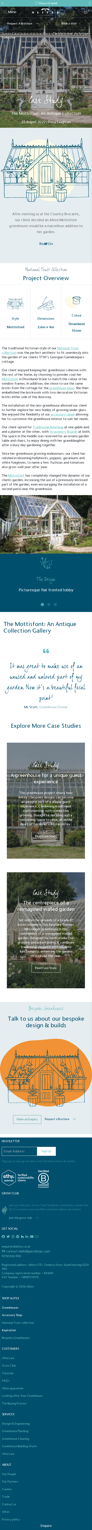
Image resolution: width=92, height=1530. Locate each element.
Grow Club (9, 1365)
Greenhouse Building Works (19, 1446)
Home (5, 33)
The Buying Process (14, 1403)
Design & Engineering (16, 1423)
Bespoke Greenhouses (16, 1338)
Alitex (6, 1512)
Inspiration (9, 1330)
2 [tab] (49, 605)
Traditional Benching (48, 427)
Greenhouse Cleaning (15, 1439)
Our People (9, 1474)
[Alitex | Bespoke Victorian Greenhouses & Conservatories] (46, 12)
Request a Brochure (57, 1119)
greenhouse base (61, 388)
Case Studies (20, 33)
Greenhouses (10, 1307)
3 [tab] (55, 605)
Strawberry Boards (63, 432)
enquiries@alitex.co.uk (16, 1246)
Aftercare (8, 1358)
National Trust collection (18, 1323)
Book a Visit (69, 23)
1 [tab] (42, 605)
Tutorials (8, 1373)
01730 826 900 (11, 1256)
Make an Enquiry (27, 1119)
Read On (46, 244)
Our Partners (10, 1481)
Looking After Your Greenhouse (22, 1396)
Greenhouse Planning (15, 1431)
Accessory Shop (12, 1315)
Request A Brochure (19, 23)
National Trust (40, 33)
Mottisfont (10, 379)
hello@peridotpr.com (34, 1251)
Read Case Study (46, 836)
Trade (6, 1496)
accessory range (63, 414)
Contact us (9, 1504)
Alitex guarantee (12, 1388)
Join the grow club (20, 1218)
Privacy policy (11, 1519)
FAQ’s (6, 1380)
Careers (7, 1489)
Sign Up (46, 1151)
